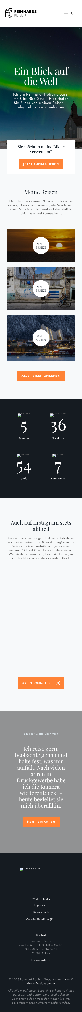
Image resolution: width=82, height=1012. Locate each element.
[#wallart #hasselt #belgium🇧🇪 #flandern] (41, 598)
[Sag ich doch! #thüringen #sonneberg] (41, 620)
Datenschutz (41, 912)
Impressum (41, 905)
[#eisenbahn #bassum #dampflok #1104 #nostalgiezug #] (41, 628)
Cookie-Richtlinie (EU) (41, 919)
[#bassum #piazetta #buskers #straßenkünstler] (41, 614)
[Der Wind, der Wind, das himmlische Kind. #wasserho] (41, 658)
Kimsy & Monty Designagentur (50, 981)
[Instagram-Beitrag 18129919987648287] (41, 575)
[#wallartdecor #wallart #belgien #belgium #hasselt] (41, 606)
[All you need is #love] (41, 592)
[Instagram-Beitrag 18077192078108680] (41, 667)
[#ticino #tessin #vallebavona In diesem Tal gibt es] (41, 646)
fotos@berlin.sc (41, 960)
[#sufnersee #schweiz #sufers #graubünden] (41, 636)
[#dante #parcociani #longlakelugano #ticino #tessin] (41, 583)
